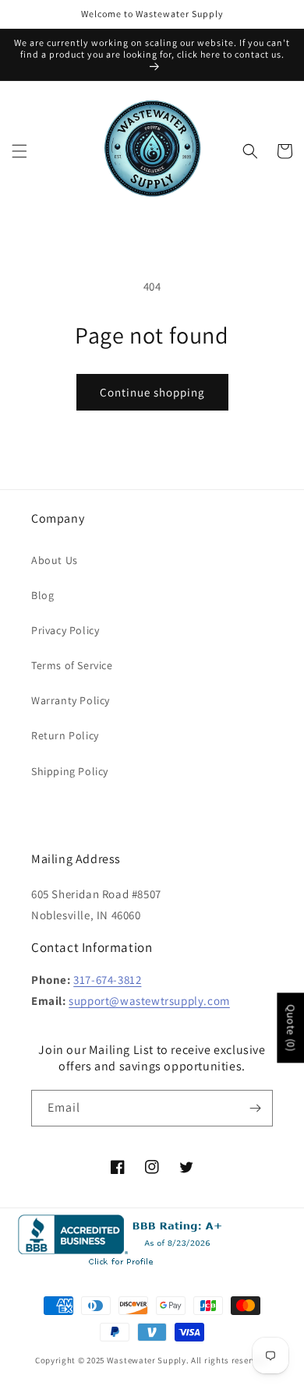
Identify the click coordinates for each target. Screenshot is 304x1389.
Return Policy (65, 735)
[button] (19, 151)
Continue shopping (152, 392)
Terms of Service (72, 665)
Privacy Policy (65, 630)
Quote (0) (291, 1027)
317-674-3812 (107, 979)
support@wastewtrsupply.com (149, 1000)
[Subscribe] (255, 1108)
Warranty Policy (70, 700)
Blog (42, 595)
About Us (54, 560)
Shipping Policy (69, 771)
